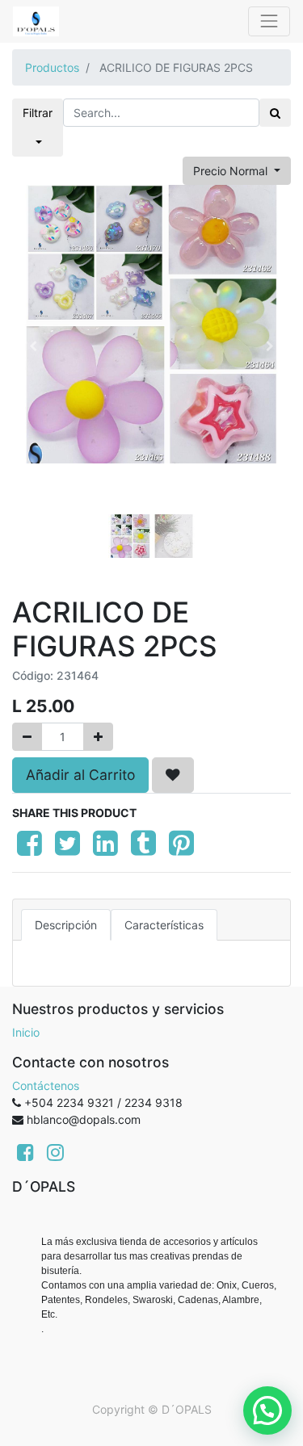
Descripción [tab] (66, 925)
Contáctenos (45, 1085)
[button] (33, 346)
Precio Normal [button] (232, 171)
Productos (52, 67)
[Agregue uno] (98, 737)
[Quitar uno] (27, 737)
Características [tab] (164, 925)
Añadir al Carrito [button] (80, 774)
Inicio (26, 1032)
